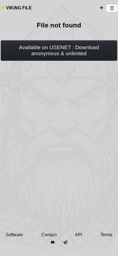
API (78, 234)
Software (14, 234)
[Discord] (52, 242)
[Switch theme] (101, 7)
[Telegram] (65, 242)
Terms (106, 234)
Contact (49, 234)
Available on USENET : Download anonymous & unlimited (59, 50)
